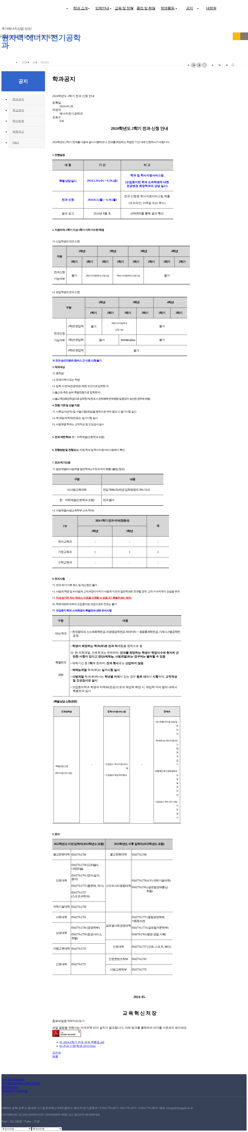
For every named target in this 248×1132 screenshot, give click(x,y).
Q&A (16, 142)
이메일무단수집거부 (14, 1090)
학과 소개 (80, 8)
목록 (55, 1056)
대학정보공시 (10, 1087)
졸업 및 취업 (146, 8)
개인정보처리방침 (13, 1079)
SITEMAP (244, 36)
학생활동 (167, 8)
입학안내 (102, 8)
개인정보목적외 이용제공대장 (20, 1083)
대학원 (211, 8)
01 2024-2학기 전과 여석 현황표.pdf (82, 1042)
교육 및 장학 (124, 8)
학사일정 (18, 121)
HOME (25, 62)
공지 (189, 8)
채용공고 (18, 131)
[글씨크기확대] (218, 65)
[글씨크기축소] (226, 65)
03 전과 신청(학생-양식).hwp (78, 1046)
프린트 (56, 1052)
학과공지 (44, 62)
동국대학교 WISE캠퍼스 (236, 36)
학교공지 (18, 110)
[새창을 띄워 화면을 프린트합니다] (232, 65)
